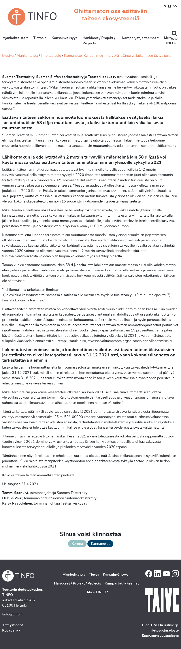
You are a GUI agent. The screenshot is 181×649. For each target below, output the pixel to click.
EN (164, 6)
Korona (77, 543)
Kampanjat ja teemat (139, 38)
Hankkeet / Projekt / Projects (99, 40)
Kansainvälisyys (64, 38)
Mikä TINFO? (170, 40)
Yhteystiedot (12, 625)
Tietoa (38, 38)
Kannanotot (100, 543)
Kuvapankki (11, 630)
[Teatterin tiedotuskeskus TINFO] (32, 17)
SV (175, 6)
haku (174, 38)
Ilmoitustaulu (51, 55)
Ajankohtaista (14, 38)
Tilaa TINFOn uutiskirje (160, 625)
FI (169, 6)
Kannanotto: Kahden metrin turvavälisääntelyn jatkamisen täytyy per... (118, 55)
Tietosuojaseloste (164, 630)
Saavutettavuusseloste (160, 636)
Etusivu (8, 55)
